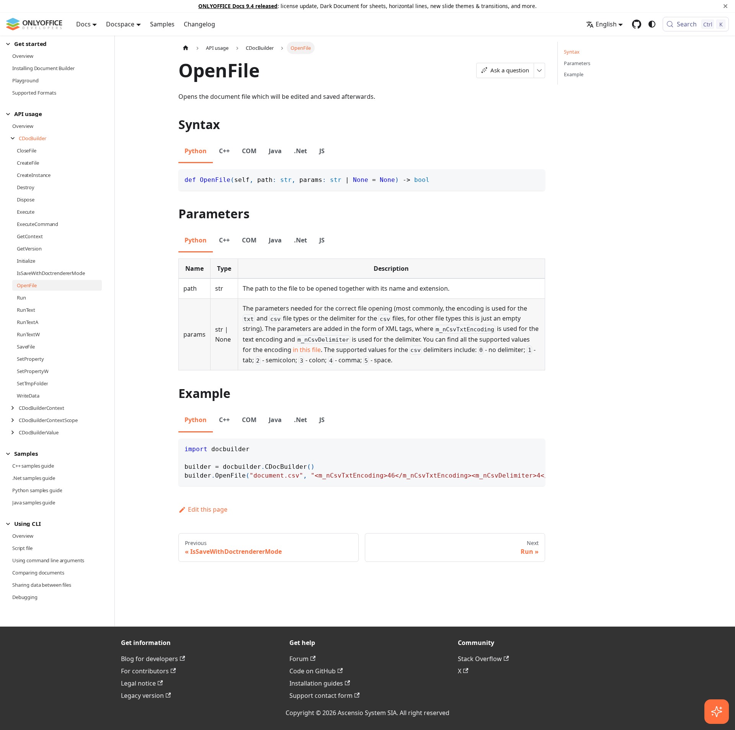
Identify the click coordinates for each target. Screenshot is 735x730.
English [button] (606, 24)
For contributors (145, 671)
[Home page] (185, 48)
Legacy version (142, 695)
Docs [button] (83, 24)
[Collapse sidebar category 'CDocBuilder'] (15, 138)
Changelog (199, 24)
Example (573, 74)
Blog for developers (149, 659)
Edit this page (207, 509)
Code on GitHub (312, 671)
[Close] (725, 6)
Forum (299, 659)
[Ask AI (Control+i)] (716, 711)
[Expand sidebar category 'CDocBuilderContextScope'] (15, 420)
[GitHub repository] (636, 24)
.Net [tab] (300, 151)
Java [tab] (275, 151)
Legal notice (138, 683)
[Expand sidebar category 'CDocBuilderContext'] (15, 408)
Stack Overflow (480, 659)
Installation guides (316, 683)
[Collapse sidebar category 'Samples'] (10, 453)
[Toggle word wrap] (521, 448)
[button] (54, 44)
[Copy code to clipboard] (535, 178)
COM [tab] (249, 151)
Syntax (572, 51)
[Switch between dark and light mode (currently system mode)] (652, 24)
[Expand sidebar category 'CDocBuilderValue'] (15, 432)
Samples (162, 24)
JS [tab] (322, 151)
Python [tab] (196, 151)
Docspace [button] (120, 24)
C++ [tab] (224, 151)
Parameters (577, 63)
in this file (307, 349)
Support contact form (321, 695)
